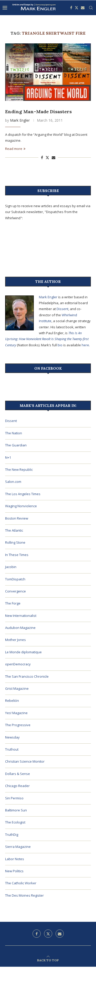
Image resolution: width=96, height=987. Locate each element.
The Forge (12, 603)
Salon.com (13, 481)
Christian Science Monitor (25, 761)
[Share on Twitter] (47, 157)
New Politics (14, 871)
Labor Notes (14, 859)
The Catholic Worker (20, 883)
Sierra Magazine (18, 846)
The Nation (13, 433)
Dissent (62, 308)
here (85, 345)
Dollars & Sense (17, 773)
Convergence (15, 591)
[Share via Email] (53, 157)
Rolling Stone (15, 542)
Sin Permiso (14, 798)
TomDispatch (15, 579)
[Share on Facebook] (42, 157)
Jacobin (10, 566)
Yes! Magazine (16, 713)
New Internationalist (20, 615)
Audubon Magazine (20, 627)
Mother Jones (15, 639)
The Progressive (17, 725)
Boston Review (16, 518)
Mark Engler (20, 120)
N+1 (8, 457)
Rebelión (12, 700)
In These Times (16, 554)
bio (60, 345)
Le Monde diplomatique (23, 652)
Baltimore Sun (16, 810)
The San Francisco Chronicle (27, 676)
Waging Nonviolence (21, 506)
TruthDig (11, 834)
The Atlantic (14, 530)
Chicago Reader (17, 785)
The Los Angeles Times (22, 494)
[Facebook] (71, 7)
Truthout (11, 749)
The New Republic (19, 469)
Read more (13, 148)
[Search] (90, 7)
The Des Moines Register (24, 895)
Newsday (12, 737)
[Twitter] (76, 7)
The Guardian (16, 445)
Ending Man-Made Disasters (38, 111)
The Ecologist (15, 822)
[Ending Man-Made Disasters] (48, 72)
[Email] (82, 7)
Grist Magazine (17, 688)
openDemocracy (18, 664)
